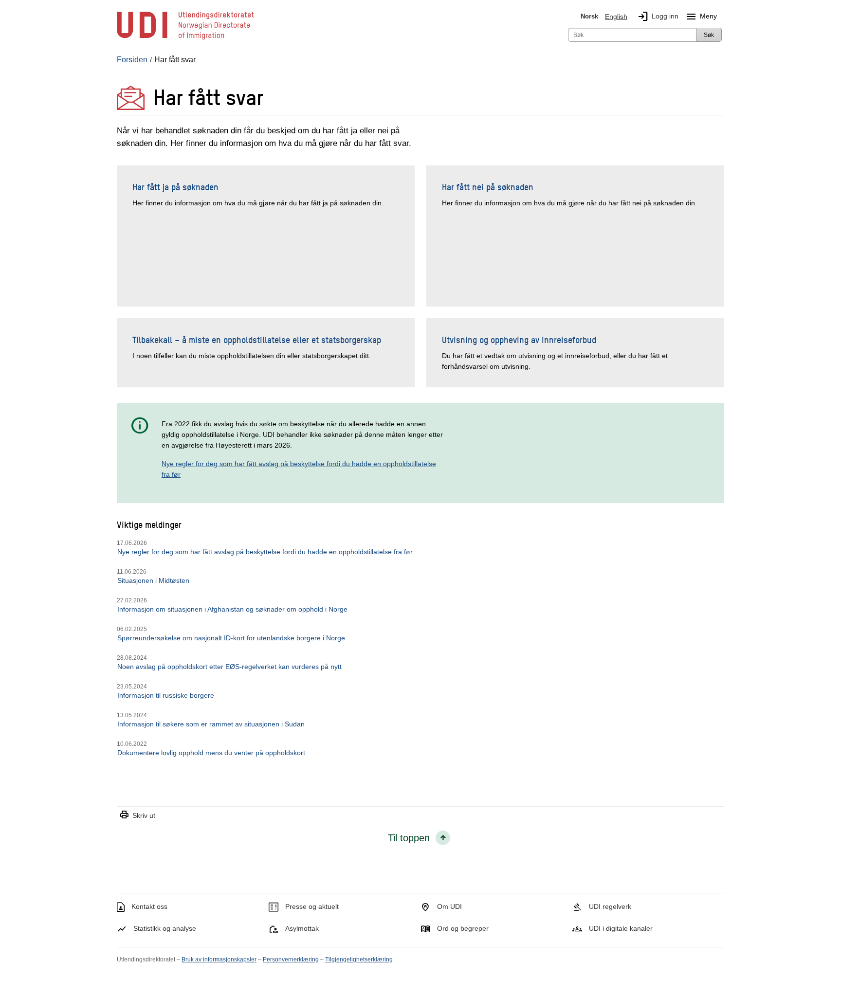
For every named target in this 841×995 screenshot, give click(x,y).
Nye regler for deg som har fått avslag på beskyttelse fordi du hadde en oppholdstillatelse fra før (265, 552)
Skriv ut (137, 815)
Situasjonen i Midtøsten (153, 580)
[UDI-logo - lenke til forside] (185, 39)
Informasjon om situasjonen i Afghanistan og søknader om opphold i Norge (232, 609)
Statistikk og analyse (164, 928)
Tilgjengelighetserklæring (359, 959)
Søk (709, 35)
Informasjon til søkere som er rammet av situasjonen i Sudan (211, 724)
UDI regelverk (610, 906)
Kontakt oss (149, 906)
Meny (701, 16)
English (616, 16)
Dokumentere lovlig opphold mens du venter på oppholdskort (211, 753)
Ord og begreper (463, 928)
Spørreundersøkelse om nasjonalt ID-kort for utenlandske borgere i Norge (231, 638)
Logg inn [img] (657, 16)
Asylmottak (302, 928)
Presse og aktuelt (312, 906)
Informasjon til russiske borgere (165, 695)
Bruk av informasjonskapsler (219, 959)
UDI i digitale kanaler (621, 928)
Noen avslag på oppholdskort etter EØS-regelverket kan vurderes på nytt (229, 666)
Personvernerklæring (291, 959)
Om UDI (449, 906)
